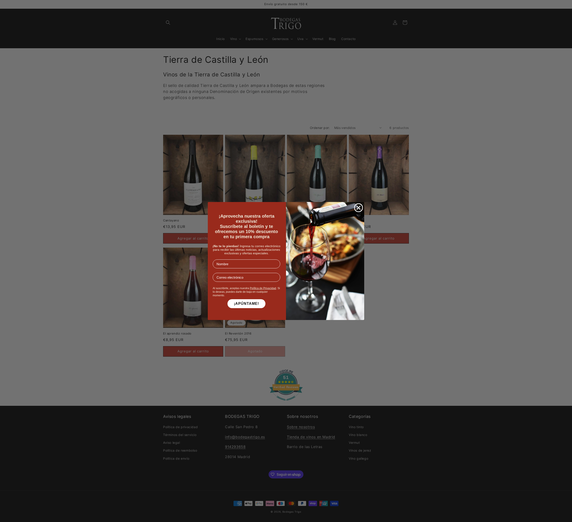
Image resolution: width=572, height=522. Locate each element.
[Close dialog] (358, 208)
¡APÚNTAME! (246, 303)
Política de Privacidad (263, 288)
